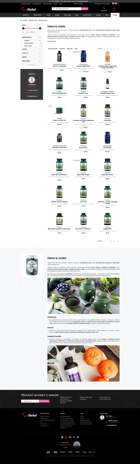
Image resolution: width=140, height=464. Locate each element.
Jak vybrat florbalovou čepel (67, 420)
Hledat (84, 8)
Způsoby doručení (44, 416)
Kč (34, 32)
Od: (23, 32)
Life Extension (51, 317)
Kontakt (55, 3)
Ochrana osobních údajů (86, 422)
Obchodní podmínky (85, 420)
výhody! (108, 3)
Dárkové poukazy (44, 425)
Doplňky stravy (33, 20)
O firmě (82, 416)
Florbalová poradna (26, 3)
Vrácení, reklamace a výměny (47, 420)
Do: (29, 32)
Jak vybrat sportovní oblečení (67, 422)
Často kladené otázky (65, 416)
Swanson (50, 328)
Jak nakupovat (63, 427)
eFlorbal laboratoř (37, 3)
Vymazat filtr (31, 65)
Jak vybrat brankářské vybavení (67, 424)
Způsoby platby (44, 418)
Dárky (60, 3)
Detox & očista (42, 20)
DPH (41, 422)
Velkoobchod (43, 424)
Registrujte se (98, 3)
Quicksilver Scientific (54, 336)
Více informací (51, 41)
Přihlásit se (44, 401)
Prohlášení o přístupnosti (86, 424)
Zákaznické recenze (65, 445)
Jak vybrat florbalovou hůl (66, 418)
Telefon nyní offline (78, 3)
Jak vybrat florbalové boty (66, 425)
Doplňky (25, 20)
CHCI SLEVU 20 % (83, 1)
